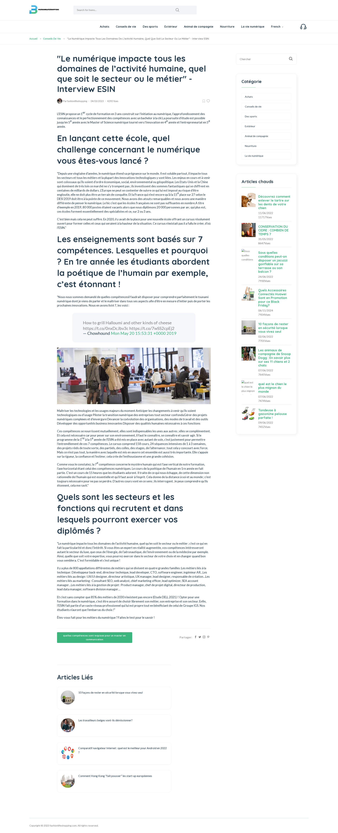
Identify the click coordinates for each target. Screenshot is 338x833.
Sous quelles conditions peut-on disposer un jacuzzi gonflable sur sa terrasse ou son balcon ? (272, 262)
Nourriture (227, 26)
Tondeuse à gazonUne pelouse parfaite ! (272, 414)
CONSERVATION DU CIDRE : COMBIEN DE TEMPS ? (273, 230)
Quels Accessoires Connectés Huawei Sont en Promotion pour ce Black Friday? (272, 297)
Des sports (150, 26)
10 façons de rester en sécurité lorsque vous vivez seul (273, 328)
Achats (104, 26)
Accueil (33, 38)
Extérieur (170, 26)
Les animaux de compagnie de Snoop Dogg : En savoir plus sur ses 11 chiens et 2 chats (274, 357)
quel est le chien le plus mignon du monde (272, 388)
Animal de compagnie (198, 26)
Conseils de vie (126, 26)
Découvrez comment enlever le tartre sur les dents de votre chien (274, 202)
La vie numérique (252, 26)
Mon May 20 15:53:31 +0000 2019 (143, 333)
